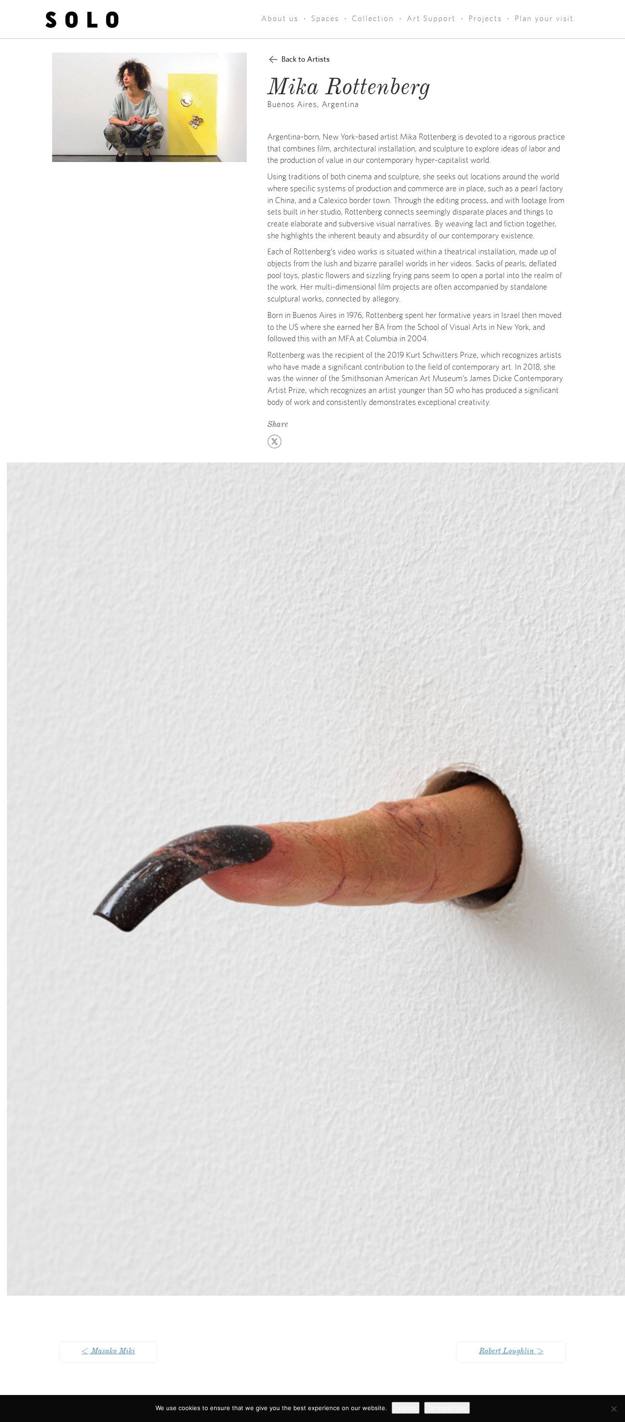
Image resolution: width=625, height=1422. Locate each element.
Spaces (325, 18)
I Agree (405, 1407)
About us (279, 18)
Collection (373, 18)
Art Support (431, 18)
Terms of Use (447, 1407)
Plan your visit (544, 18)
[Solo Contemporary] (82, 19)
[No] (613, 1408)
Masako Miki (108, 1352)
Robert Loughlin (511, 1352)
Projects (485, 18)
